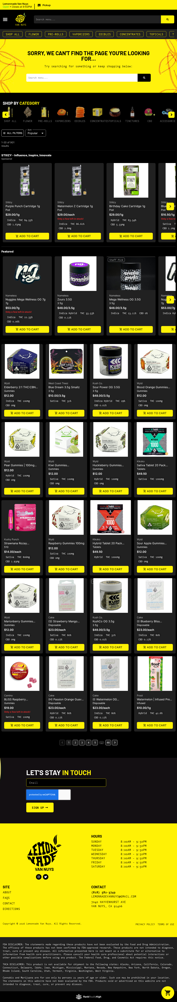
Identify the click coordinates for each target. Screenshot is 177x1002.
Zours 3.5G (64, 299)
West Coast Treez (58, 383)
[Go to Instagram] (38, 877)
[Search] (167, 19)
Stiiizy (9, 202)
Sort (30, 129)
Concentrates (130, 34)
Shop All (13, 34)
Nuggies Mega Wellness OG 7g (25, 299)
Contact (9, 903)
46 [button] (108, 742)
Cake (51, 617)
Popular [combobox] (33, 133)
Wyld (7, 383)
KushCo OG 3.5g (103, 621)
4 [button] (88, 742)
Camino (8, 695)
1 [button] (68, 742)
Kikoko (141, 461)
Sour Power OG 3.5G (106, 387)
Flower (34, 34)
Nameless (11, 295)
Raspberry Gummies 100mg (66, 543)
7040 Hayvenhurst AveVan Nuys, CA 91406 (108, 904)
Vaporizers (81, 34)
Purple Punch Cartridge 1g (23, 206)
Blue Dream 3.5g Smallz (64, 387)
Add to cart (29, 236)
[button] (27, 5)
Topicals (156, 34)
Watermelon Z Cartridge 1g (75, 206)
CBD (149, 121)
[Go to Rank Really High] (88, 996)
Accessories (168, 121)
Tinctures (132, 121)
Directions (11, 909)
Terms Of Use (166, 924)
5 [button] (95, 742)
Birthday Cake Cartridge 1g (127, 206)
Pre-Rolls (55, 34)
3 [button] (82, 742)
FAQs (6, 898)
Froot (140, 695)
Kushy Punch (11, 539)
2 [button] (75, 742)
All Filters (14, 133)
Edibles (105, 34)
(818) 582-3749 (103, 892)
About (7, 892)
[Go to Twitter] (45, 877)
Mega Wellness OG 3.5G (125, 299)
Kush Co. (98, 383)
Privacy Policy (145, 924)
